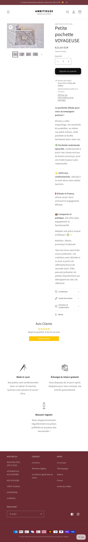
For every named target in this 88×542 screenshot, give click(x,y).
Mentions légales (39, 468)
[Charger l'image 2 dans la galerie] (22, 54)
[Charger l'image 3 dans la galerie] (28, 54)
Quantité (58, 56)
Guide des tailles (64, 486)
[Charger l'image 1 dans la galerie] (15, 54)
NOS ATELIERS (13, 480)
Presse (60, 480)
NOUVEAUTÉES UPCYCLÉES (13, 464)
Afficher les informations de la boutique (66, 97)
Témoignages (62, 468)
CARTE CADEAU (13, 486)
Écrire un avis (44, 338)
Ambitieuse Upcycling (32, 536)
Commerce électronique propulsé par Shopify (54, 536)
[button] (8, 12)
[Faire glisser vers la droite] (41, 54)
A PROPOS (11, 498)
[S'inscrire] (41, 514)
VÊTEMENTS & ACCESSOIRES (13, 473)
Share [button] (60, 314)
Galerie (60, 474)
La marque (61, 462)
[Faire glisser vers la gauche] (9, 54)
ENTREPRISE (12, 492)
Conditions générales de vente (42, 476)
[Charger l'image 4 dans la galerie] (35, 54)
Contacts (36, 462)
